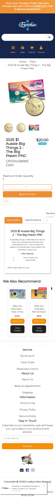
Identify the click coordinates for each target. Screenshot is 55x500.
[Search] (49, 37)
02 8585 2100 (39, 6)
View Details (17, 329)
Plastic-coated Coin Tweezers (24, 488)
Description (13, 220)
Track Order (27, 362)
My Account (27, 355)
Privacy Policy (28, 409)
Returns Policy (27, 416)
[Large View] (8, 127)
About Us (27, 379)
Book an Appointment (28, 9)
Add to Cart (29, 194)
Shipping (27, 392)
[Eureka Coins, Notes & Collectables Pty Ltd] (27, 23)
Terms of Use (27, 403)
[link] (27, 470)
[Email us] (22, 470)
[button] (6, 202)
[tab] (13, 220)
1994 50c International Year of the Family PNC (17, 310)
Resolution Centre (27, 369)
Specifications (33, 220)
